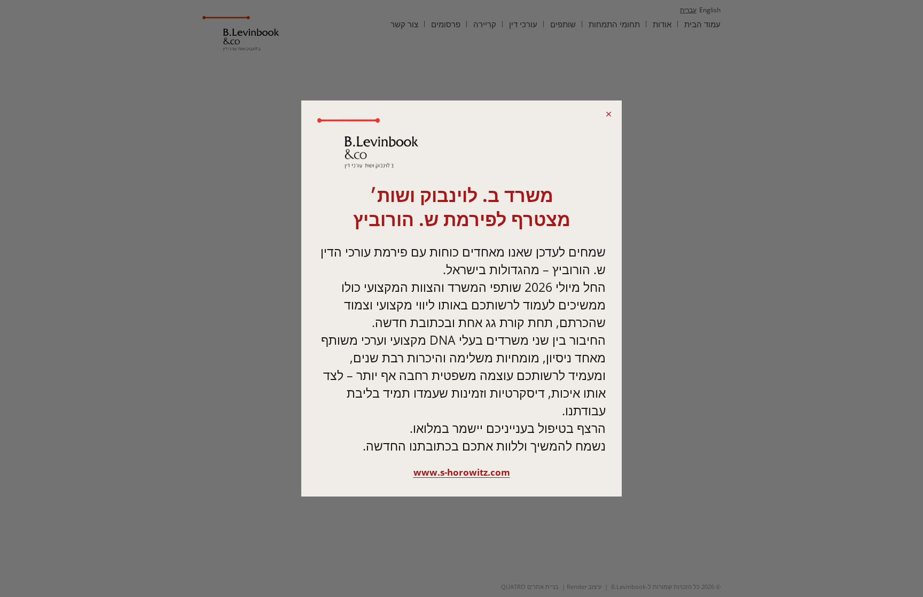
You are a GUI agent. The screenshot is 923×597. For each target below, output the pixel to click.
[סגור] (608, 113)
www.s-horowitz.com (461, 472)
